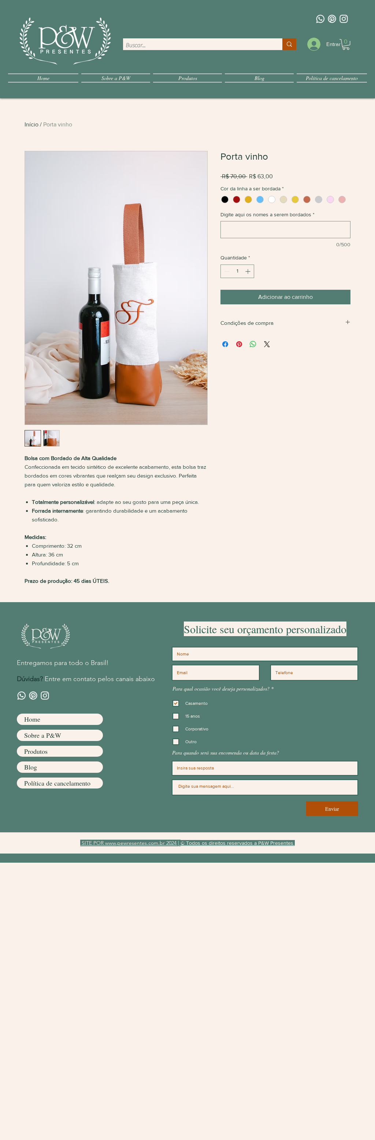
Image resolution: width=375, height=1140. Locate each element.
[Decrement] (226, 271)
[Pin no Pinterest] (239, 344)
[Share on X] (267, 344)
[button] (345, 44)
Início (31, 124)
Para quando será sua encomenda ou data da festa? (225, 752)
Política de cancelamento (57, 783)
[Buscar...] (289, 44)
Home (32, 719)
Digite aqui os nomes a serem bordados (267, 214)
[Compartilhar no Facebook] (225, 344)
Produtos (36, 751)
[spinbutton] (237, 271)
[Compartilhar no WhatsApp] (253, 344)
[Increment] (248, 271)
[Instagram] (343, 18)
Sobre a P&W (42, 735)
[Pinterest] (332, 18)
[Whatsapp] (320, 18)
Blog (30, 767)
